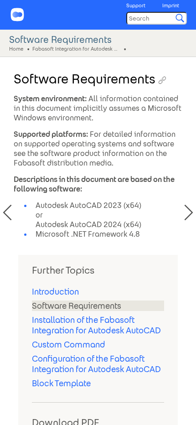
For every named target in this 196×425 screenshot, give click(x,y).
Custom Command (68, 344)
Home (16, 48)
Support (135, 5)
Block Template (61, 383)
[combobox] (156, 18)
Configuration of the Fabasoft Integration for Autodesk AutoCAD (96, 363)
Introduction (55, 291)
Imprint (170, 5)
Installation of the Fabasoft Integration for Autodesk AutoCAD (96, 325)
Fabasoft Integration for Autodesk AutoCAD (77, 48)
